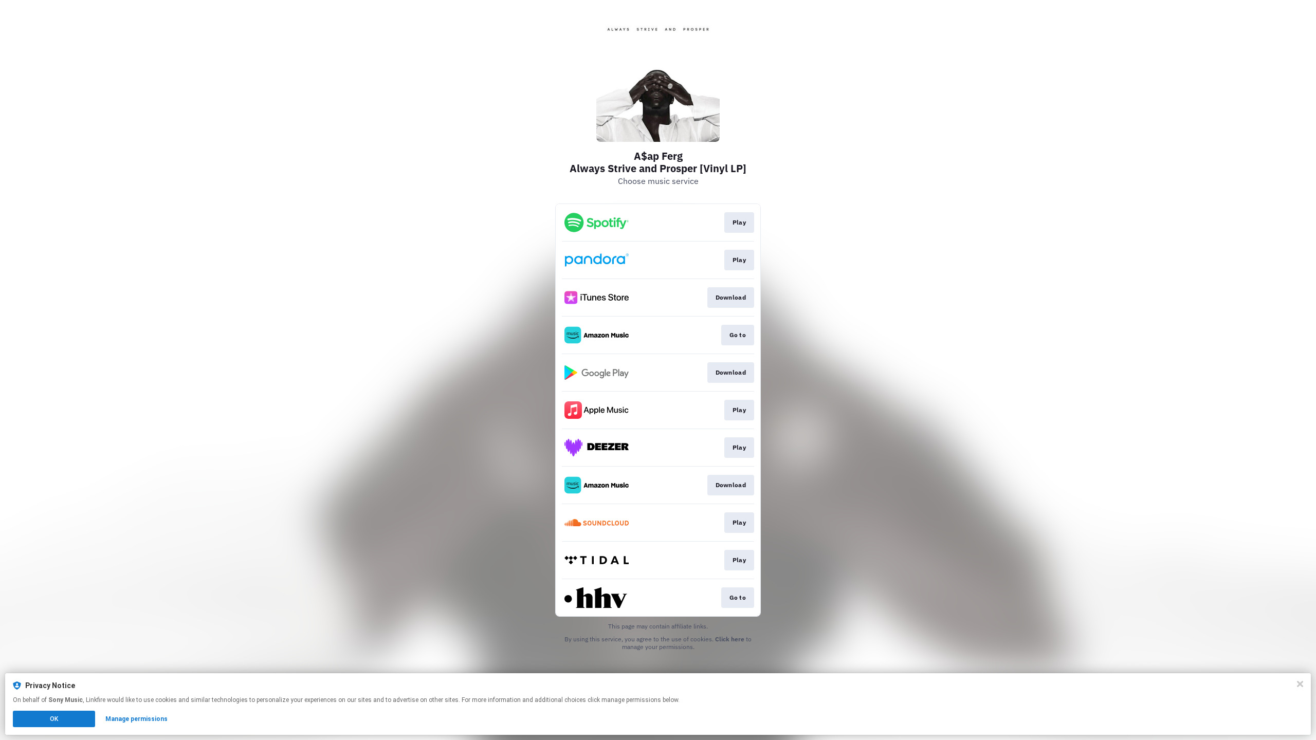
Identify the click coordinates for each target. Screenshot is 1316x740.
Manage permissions (136, 719)
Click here (729, 639)
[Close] (1300, 684)
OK (54, 719)
